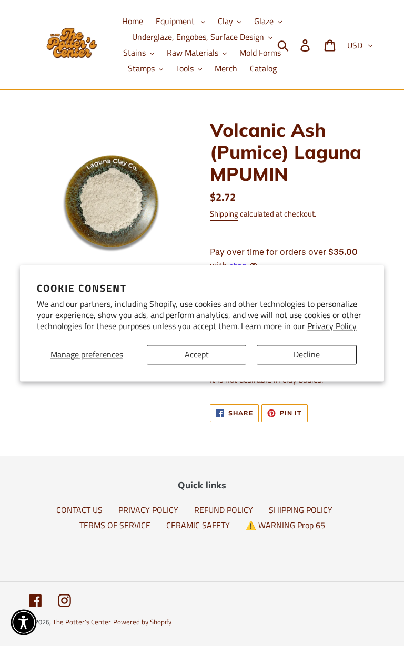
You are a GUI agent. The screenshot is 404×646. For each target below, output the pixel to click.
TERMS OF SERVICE (114, 525)
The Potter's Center (82, 622)
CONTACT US (79, 510)
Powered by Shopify (142, 622)
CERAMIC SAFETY (198, 525)
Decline (307, 354)
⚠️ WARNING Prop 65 (285, 525)
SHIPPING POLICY (300, 510)
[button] (24, 622)
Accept (197, 354)
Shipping (224, 214)
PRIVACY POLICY (148, 510)
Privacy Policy (332, 326)
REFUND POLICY (223, 510)
